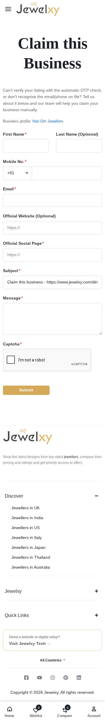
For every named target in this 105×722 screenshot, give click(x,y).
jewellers (70, 457)
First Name (14, 134)
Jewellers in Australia (30, 567)
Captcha (12, 344)
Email (9, 189)
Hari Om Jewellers (47, 121)
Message (13, 298)
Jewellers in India (27, 517)
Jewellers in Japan (28, 547)
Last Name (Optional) (77, 134)
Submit (26, 390)
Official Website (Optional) (29, 216)
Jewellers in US (25, 527)
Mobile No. (14, 161)
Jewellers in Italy (26, 537)
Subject (11, 270)
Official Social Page (23, 243)
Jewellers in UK (25, 507)
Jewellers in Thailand (30, 557)
